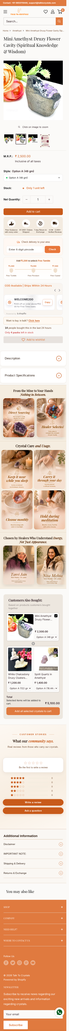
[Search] (59, 21)
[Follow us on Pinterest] (26, 962)
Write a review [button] (33, 802)
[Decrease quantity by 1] (26, 199)
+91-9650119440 (20, 3)
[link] (20, 627)
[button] (60, 12)
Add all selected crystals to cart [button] (33, 711)
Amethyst (17, 30)
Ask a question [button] (33, 810)
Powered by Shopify (15, 979)
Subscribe (15, 1025)
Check (52, 249)
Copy (47, 302)
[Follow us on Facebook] (6, 962)
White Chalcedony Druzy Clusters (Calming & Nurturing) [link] (18, 676)
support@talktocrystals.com (42, 3)
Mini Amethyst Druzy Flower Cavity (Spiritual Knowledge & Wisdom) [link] (43, 617)
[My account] (52, 12)
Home (5, 30)
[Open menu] (5, 11)
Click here (34, 320)
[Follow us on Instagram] (19, 962)
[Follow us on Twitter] (12, 962)
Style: (19, 171)
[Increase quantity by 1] (49, 199)
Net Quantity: (12, 199)
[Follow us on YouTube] (32, 962)
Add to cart (33, 211)
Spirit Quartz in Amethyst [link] (43, 676)
